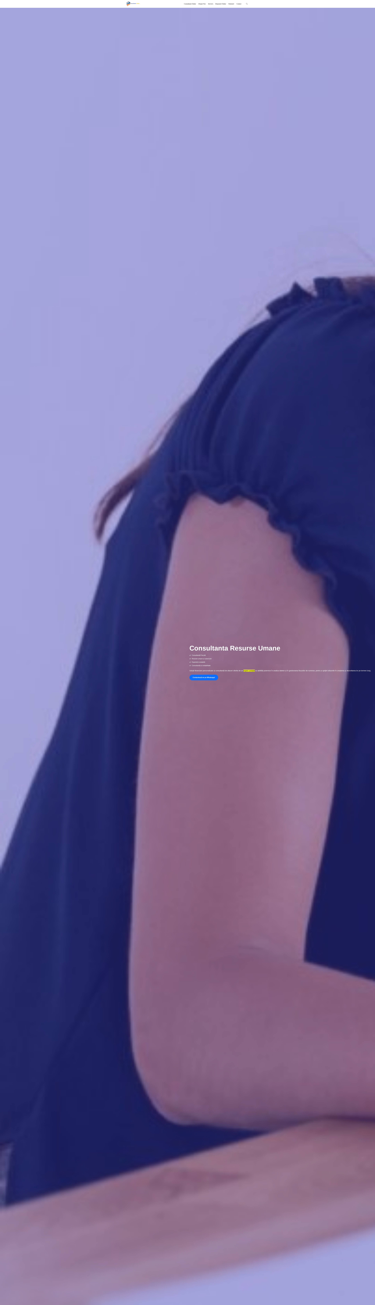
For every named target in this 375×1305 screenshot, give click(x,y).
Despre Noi (202, 4)
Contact (239, 4)
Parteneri (231, 4)
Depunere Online (220, 4)
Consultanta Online (190, 4)
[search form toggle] (247, 4)
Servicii (210, 4)
